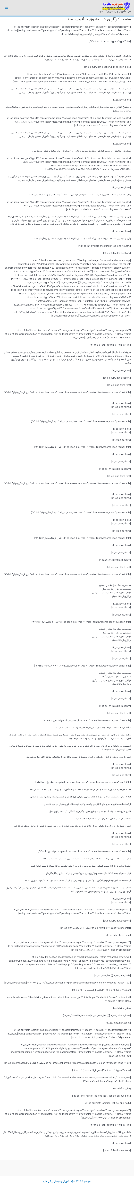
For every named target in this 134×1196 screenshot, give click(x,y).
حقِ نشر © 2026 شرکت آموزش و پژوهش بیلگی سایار (67, 1181)
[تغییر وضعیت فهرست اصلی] (6, 7)
